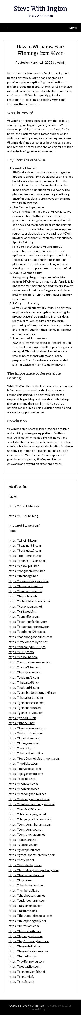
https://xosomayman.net (25, 606)
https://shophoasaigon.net (27, 895)
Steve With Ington (40, 8)
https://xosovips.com (23, 657)
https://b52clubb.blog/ (24, 516)
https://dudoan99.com (24, 687)
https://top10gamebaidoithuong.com (34, 758)
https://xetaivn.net (21, 981)
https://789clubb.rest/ (24, 506)
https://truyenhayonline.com (28, 951)
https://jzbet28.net (22, 723)
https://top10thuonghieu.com (29, 941)
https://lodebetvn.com (24, 738)
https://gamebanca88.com (26, 703)
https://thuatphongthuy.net (27, 921)
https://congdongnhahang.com (30, 824)
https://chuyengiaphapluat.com (30, 819)
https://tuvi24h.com (22, 956)
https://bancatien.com (24, 616)
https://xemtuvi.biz (21, 976)
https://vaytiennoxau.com (26, 961)
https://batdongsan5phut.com (29, 799)
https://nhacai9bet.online (26, 753)
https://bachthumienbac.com (28, 621)
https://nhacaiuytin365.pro (27, 647)
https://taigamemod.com (25, 905)
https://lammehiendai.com (26, 875)
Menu (73, 28)
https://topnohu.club (23, 596)
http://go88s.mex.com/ (24, 525)
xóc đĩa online (18, 486)
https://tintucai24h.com (25, 931)
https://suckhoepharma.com (27, 900)
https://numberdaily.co (24, 890)
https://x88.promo (21, 652)
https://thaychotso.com (25, 769)
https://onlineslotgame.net (27, 560)
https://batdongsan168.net (27, 794)
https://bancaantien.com (25, 591)
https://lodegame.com (24, 743)
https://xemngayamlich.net (27, 971)
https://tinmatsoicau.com (26, 586)
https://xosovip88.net (24, 566)
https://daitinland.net (23, 839)
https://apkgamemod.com (26, 774)
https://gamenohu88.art (25, 708)
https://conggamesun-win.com (29, 662)
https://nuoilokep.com (23, 763)
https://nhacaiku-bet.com (26, 697)
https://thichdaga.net (23, 576)
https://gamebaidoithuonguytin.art (32, 692)
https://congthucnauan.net (27, 834)
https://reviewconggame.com (29, 581)
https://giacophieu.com (24, 850)
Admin (61, 62)
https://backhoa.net (22, 778)
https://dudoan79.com (24, 677)
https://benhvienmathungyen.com (32, 804)
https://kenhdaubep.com (25, 865)
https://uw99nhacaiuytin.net (28, 642)
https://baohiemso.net (24, 789)
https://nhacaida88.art (24, 682)
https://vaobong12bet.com (27, 631)
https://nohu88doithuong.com (29, 601)
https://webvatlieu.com (24, 966)
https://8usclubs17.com (25, 550)
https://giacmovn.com (23, 844)
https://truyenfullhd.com (25, 946)
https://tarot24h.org (23, 910)
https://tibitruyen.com (24, 926)
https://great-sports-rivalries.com (32, 855)
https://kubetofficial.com (26, 733)
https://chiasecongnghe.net (27, 814)
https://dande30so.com (24, 667)
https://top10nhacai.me (25, 555)
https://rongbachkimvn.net (27, 571)
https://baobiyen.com (23, 784)
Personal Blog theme (40, 1009)
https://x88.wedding (23, 611)
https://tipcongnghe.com (26, 936)
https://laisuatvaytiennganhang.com (34, 870)
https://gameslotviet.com (26, 713)
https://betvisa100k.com (25, 809)
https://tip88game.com (24, 672)
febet (12, 530)
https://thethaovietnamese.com (30, 915)
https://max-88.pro (22, 748)
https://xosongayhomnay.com (29, 626)
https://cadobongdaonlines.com (30, 637)
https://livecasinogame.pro (27, 728)
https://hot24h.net (21, 860)
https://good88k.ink (22, 718)
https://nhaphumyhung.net (27, 885)
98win (56, 99)
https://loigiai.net (21, 880)
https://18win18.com (23, 540)
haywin (13, 496)
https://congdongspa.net (26, 829)
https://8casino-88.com (25, 545)
